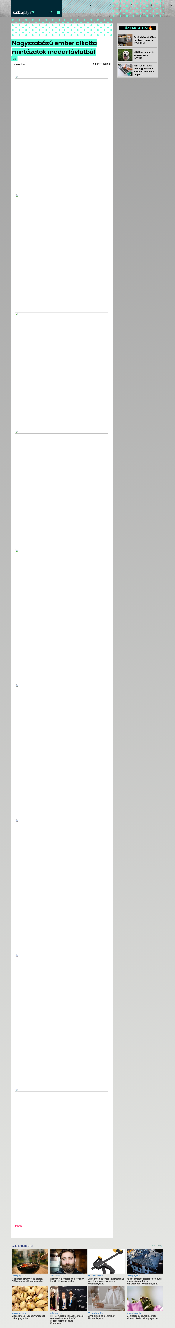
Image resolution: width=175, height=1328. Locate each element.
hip (14, 58)
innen (18, 1226)
